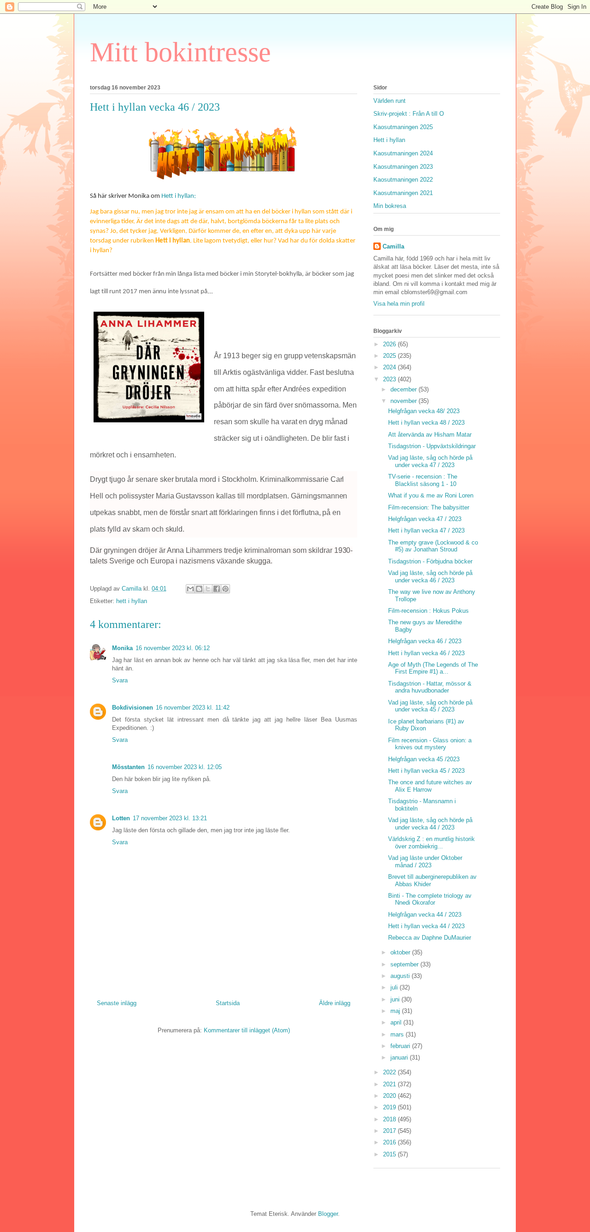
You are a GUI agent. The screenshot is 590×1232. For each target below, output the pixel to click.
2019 (390, 1107)
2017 (390, 1130)
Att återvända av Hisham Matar (430, 434)
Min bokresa (389, 205)
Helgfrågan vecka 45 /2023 (424, 759)
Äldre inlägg (334, 1003)
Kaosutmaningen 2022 (403, 179)
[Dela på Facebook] (216, 588)
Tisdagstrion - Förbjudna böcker (430, 561)
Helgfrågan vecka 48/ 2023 (424, 411)
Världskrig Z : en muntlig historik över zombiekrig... (431, 842)
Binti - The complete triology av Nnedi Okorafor (430, 899)
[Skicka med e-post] (190, 588)
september (405, 964)
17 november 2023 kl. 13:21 (170, 818)
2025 (390, 355)
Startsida (228, 1003)
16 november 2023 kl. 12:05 (185, 767)
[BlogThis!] (199, 588)
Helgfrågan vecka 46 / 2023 (424, 641)
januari (400, 1057)
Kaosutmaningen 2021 (403, 193)
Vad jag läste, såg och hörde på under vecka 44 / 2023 (430, 824)
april (396, 1022)
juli (395, 987)
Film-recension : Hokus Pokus (428, 610)
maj (396, 1010)
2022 (390, 1072)
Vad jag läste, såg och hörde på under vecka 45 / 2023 (430, 706)
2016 (390, 1142)
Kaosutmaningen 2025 (403, 127)
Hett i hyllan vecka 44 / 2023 (426, 926)
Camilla (393, 246)
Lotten (121, 818)
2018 (390, 1119)
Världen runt (389, 100)
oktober (401, 952)
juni (395, 999)
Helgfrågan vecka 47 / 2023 (424, 518)
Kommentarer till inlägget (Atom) (247, 1030)
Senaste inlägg (116, 1003)
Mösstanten (128, 767)
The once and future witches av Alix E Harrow (430, 786)
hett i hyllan (131, 601)
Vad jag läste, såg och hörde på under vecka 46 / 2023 (430, 576)
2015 (390, 1154)
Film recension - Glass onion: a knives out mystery (430, 744)
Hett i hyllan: (178, 196)
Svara (120, 680)
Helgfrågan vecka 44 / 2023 (424, 914)
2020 (390, 1095)
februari (401, 1045)
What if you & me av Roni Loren (430, 495)
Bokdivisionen (132, 707)
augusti (401, 975)
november (404, 400)
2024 (390, 367)
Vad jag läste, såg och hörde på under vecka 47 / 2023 (430, 461)
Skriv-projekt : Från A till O (408, 113)
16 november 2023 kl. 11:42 (193, 707)
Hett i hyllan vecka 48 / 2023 (426, 422)
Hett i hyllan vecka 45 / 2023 (426, 770)
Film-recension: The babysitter (428, 507)
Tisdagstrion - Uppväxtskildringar (432, 446)
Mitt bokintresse (180, 52)
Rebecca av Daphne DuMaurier (429, 937)
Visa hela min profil (399, 303)
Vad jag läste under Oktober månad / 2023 (425, 861)
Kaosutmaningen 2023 (403, 166)
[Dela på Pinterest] (225, 588)
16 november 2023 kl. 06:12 (173, 648)
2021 (390, 1084)
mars (398, 1034)
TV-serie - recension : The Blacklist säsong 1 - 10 (422, 480)
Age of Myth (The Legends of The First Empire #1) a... (433, 668)
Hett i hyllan (389, 139)
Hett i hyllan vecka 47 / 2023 (426, 530)
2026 (390, 344)
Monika (122, 648)
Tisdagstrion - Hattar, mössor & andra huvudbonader (430, 687)
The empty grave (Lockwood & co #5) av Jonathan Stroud (433, 546)
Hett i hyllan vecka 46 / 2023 (426, 653)
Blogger (328, 1213)
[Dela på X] (207, 588)
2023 (390, 379)
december (404, 389)
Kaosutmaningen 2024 (403, 153)
